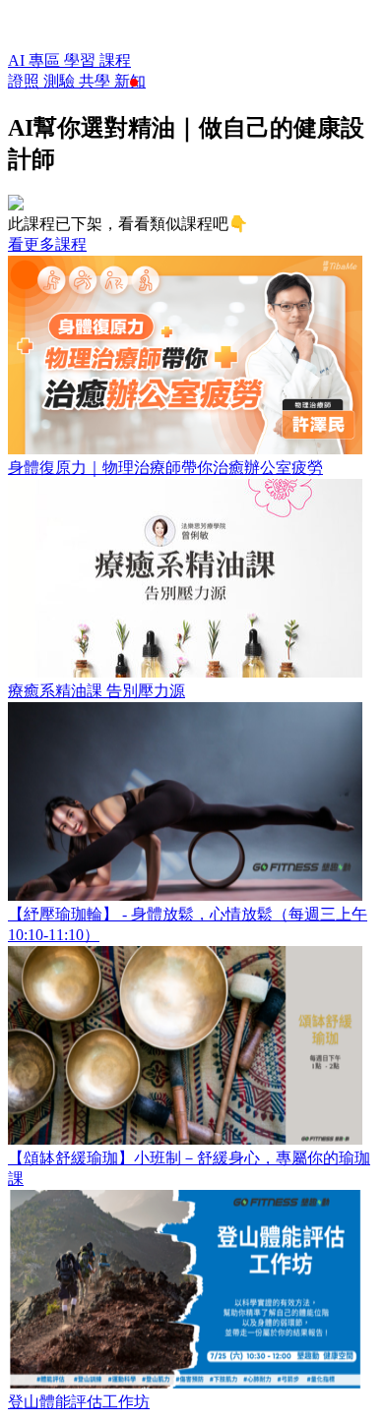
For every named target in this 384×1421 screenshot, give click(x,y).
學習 (81, 60)
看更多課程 (47, 244)
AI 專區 (36, 60)
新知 (130, 81)
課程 (115, 60)
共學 (96, 81)
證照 (25, 81)
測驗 (61, 81)
